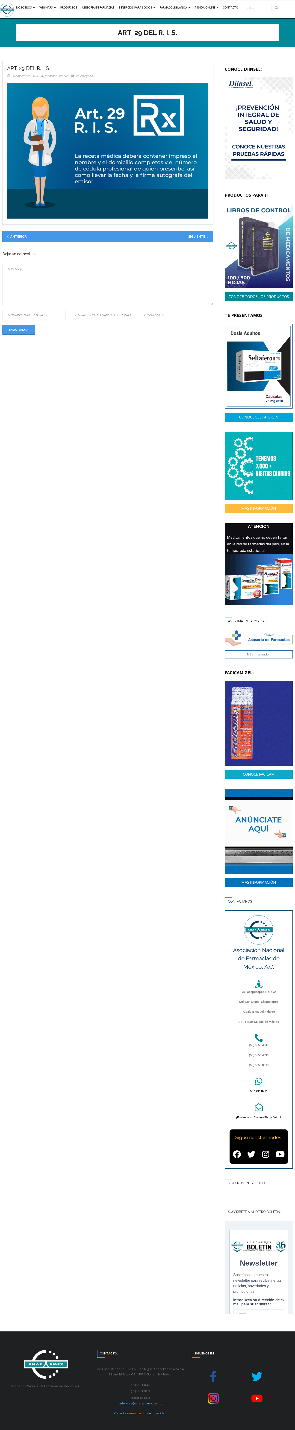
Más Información (259, 654)
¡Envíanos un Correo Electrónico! (258, 1117)
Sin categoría (84, 76)
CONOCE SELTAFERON (258, 417)
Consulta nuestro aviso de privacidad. (140, 1413)
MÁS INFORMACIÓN (258, 508)
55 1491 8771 (259, 1091)
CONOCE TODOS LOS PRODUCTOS (259, 296)
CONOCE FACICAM (259, 774)
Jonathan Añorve (56, 76)
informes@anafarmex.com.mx (140, 1403)
